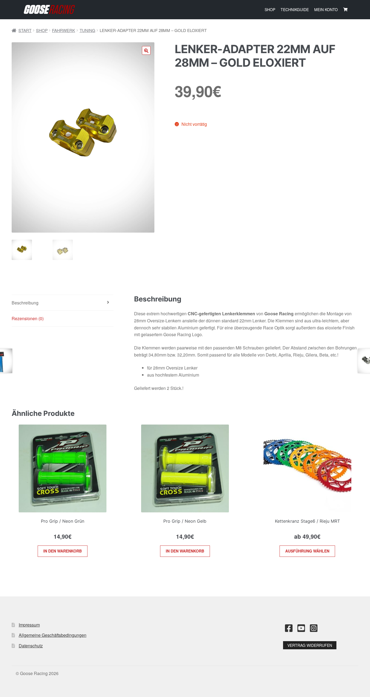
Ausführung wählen (307, 551)
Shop (270, 9)
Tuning (87, 30)
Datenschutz (31, 646)
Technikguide (295, 9)
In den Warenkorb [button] (62, 551)
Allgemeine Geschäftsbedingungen (52, 635)
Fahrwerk (63, 30)
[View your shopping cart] (345, 9)
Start (24, 30)
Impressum (29, 625)
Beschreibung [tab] (25, 303)
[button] (146, 50)
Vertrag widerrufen (309, 645)
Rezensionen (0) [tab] (28, 318)
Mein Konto (326, 9)
